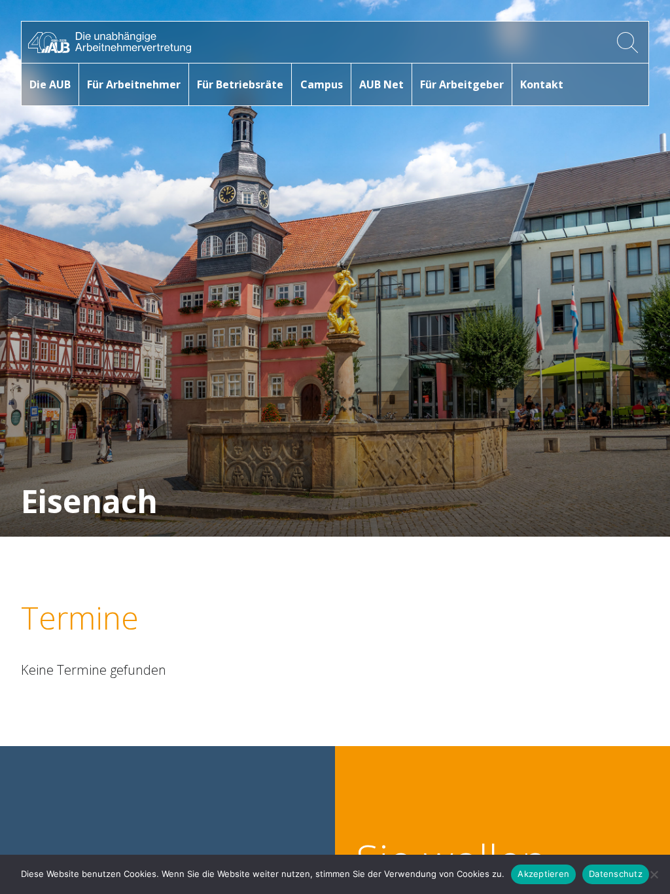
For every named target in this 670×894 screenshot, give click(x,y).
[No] (653, 874)
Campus (321, 84)
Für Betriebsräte (240, 84)
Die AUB (50, 84)
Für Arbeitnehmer (134, 84)
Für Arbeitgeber (462, 84)
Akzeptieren (543, 873)
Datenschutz (616, 873)
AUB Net (381, 84)
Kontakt (541, 84)
